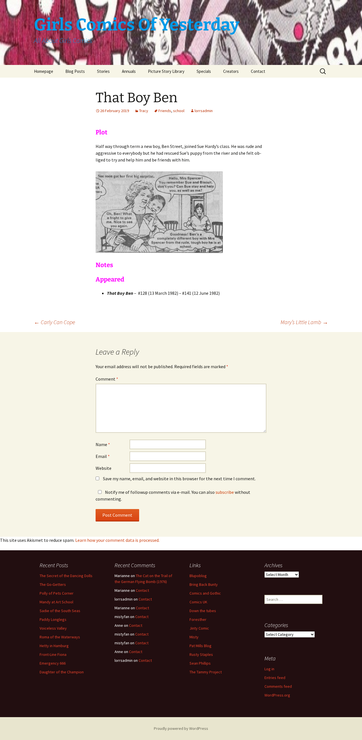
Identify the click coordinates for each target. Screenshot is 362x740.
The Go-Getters (53, 584)
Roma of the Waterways (60, 636)
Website (103, 468)
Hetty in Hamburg (54, 645)
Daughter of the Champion (62, 671)
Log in (269, 668)
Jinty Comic (199, 628)
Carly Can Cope (54, 322)
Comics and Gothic (205, 593)
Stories (103, 71)
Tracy (143, 110)
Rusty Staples (201, 654)
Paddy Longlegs (53, 619)
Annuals (129, 71)
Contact (258, 71)
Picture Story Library (166, 71)
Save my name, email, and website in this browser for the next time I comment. (179, 478)
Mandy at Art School (56, 601)
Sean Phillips (200, 663)
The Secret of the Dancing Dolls (66, 575)
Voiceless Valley (53, 628)
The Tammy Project (205, 671)
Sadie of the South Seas (60, 610)
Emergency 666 (53, 663)
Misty (194, 636)
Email (103, 456)
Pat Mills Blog (200, 645)
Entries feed (274, 677)
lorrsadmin (204, 110)
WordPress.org (277, 695)
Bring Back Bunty (203, 584)
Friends (164, 110)
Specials (204, 71)
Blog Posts (75, 71)
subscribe (225, 492)
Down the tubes (202, 610)
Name (103, 444)
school (178, 110)
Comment (107, 379)
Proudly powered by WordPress (181, 728)
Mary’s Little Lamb (304, 322)
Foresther (197, 619)
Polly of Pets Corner (57, 593)
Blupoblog (198, 575)
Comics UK (198, 601)
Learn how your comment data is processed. (117, 540)
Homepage (43, 71)
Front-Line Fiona (53, 654)
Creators (231, 71)
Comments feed (278, 686)
